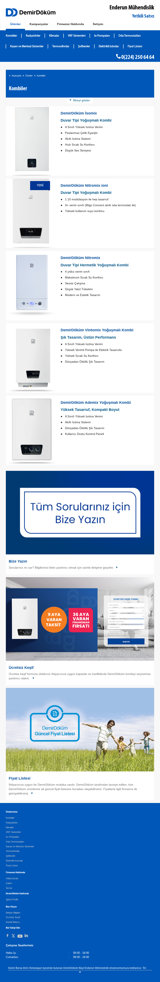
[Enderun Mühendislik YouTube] (20, 937)
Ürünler (29, 75)
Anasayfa (16, 75)
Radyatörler (33, 35)
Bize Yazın (18, 561)
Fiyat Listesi (135, 46)
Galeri (9, 883)
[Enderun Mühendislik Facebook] (7, 935)
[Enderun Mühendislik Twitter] (13, 936)
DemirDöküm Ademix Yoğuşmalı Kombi (96, 402)
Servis (9, 888)
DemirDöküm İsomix (79, 113)
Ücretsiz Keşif (21, 667)
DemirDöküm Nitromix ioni (84, 185)
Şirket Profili (12, 899)
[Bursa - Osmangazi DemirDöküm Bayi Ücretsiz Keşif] (80, 619)
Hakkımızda (12, 878)
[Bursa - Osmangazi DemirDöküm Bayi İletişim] (80, 513)
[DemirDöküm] (30, 12)
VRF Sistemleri (76, 35)
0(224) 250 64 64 (137, 57)
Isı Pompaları (102, 35)
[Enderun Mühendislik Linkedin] (26, 935)
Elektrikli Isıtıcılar (109, 46)
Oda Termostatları (130, 35)
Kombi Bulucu (13, 922)
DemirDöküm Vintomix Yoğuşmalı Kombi (97, 330)
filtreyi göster (81, 100)
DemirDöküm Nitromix (80, 258)
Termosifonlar (60, 46)
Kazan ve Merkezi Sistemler (27, 46)
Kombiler (11, 35)
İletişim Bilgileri (13, 912)
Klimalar (54, 35)
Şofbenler (84, 46)
